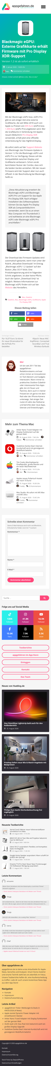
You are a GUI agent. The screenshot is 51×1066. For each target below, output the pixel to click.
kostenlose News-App (38, 980)
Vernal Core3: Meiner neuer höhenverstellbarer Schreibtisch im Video (27, 830)
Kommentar (13, 532)
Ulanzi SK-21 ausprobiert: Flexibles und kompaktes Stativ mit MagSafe (28, 848)
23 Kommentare (35, 486)
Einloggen (25, 662)
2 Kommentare (32, 472)
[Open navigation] (43, 7)
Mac (23, 297)
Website (9, 287)
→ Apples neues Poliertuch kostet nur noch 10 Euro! (18, 951)
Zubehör (29, 297)
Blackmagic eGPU (25, 300)
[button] (17, 313)
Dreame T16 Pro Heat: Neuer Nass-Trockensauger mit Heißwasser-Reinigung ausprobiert (28, 865)
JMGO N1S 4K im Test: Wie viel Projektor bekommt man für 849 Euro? (28, 839)
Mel (7, 71)
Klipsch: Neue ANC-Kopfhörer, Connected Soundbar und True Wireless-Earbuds (39, 342)
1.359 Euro (10, 129)
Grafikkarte (36, 300)
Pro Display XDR (29, 134)
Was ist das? (33, 77)
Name (10, 560)
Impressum (9, 995)
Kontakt (26, 669)
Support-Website (34, 147)
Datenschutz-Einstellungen (12, 1063)
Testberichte (25, 647)
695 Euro (29, 126)
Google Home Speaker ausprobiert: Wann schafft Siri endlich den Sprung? (29, 856)
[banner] (18, 7)
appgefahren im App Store (25, 655)
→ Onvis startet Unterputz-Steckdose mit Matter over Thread (21, 891)
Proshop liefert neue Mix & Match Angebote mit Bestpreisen (25, 764)
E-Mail (10, 570)
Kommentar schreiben (21, 71)
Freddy (22, 486)
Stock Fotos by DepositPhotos (13, 1060)
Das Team (25, 677)
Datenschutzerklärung (14, 998)
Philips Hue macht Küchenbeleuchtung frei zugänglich (23, 811)
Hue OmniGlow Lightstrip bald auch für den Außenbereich (23, 724)
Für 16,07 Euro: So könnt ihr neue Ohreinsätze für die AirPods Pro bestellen (12, 342)
